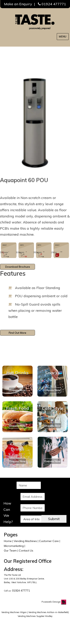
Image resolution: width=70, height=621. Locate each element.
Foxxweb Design (51, 601)
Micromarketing (14, 546)
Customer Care (49, 541)
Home (8, 541)
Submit (54, 519)
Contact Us (26, 550)
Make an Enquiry (18, 4)
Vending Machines (25, 541)
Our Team (10, 550)
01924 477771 (54, 4)
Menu (62, 36)
